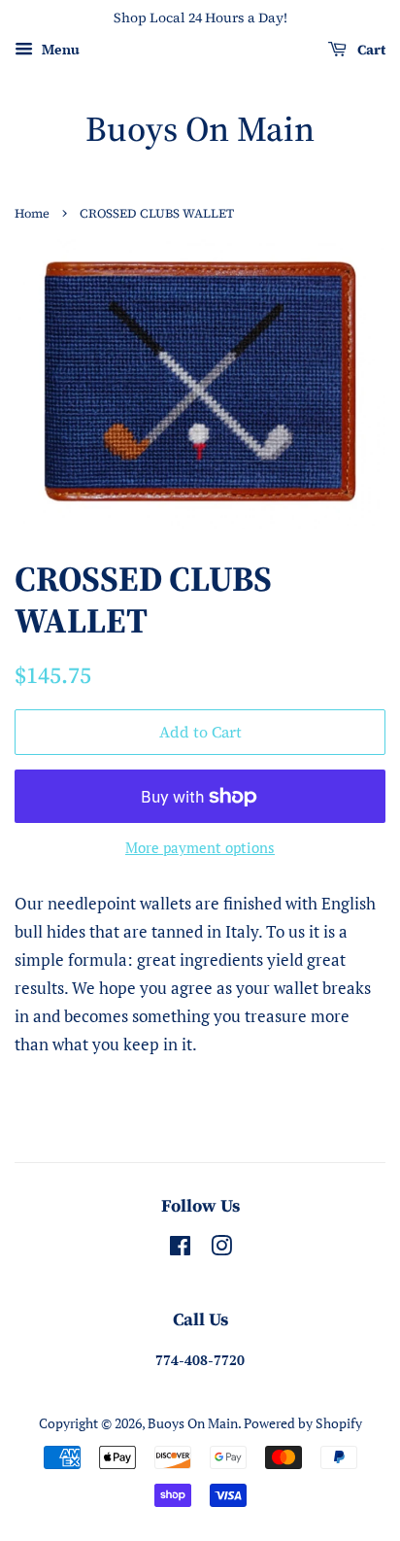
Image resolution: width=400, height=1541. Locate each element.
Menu (59, 49)
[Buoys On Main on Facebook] (180, 1249)
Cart (369, 49)
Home (32, 213)
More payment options (200, 847)
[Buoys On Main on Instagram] (221, 1249)
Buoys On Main (200, 129)
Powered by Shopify (303, 1423)
